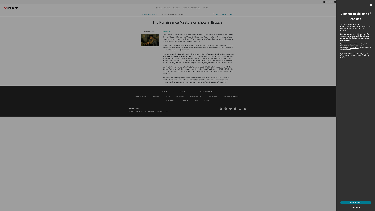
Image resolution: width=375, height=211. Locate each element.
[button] (371, 5)
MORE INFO (355, 207)
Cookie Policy (354, 48)
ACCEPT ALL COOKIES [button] (355, 202)
